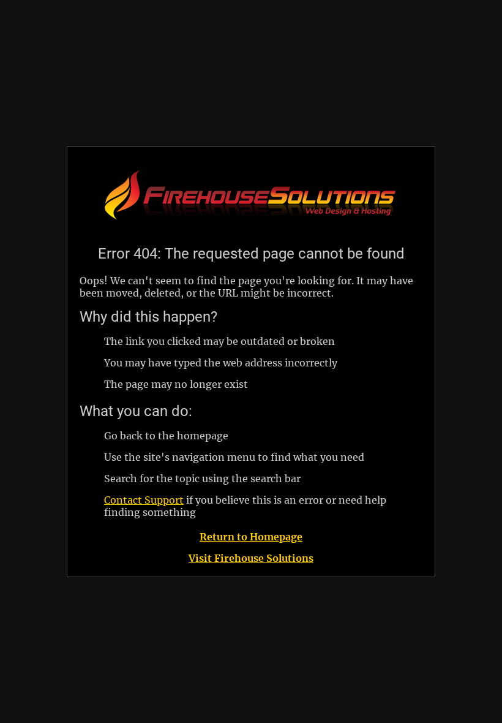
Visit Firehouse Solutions (251, 558)
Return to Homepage (251, 537)
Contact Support (144, 500)
